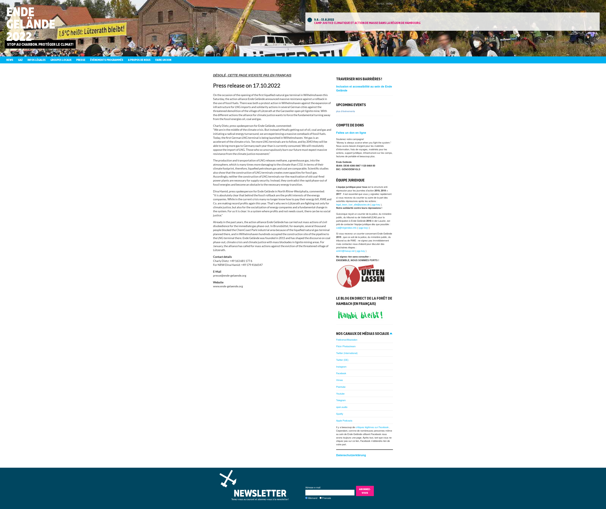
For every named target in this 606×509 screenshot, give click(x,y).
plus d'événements (345, 111)
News (9, 59)
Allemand (312, 498)
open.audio (341, 407)
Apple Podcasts (344, 420)
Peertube (340, 386)
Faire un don (163, 59)
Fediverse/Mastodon (346, 339)
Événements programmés (106, 59)
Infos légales (36, 59)
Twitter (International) (347, 353)
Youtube (340, 393)
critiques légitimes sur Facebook (372, 427)
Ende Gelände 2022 (30, 23)
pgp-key (376, 204)
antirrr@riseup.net (345, 250)
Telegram (341, 400)
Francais (326, 498)
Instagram (341, 366)
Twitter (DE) (342, 359)
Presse (80, 59)
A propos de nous (139, 59)
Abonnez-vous (365, 491)
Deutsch (380, 4)
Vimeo (339, 380)
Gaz (20, 59)
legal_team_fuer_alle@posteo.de (353, 204)
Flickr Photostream (346, 346)
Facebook (341, 373)
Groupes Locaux (60, 59)
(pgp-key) (364, 227)
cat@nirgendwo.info (346, 227)
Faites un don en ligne (351, 133)
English (389, 4)
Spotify (339, 413)
